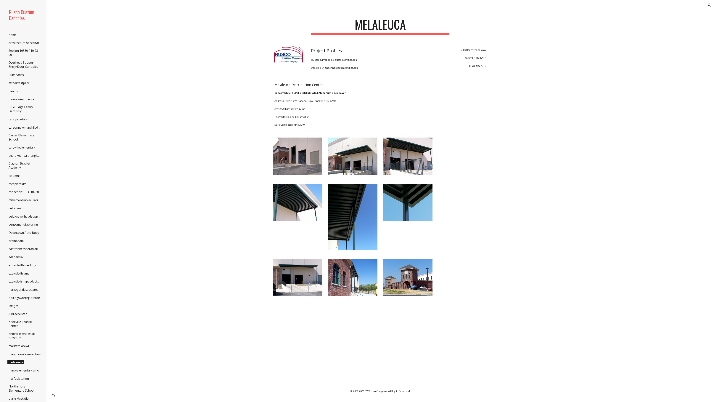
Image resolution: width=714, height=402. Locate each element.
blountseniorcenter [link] (22, 99)
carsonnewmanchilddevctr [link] (25, 127)
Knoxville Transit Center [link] (20, 324)
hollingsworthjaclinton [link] (24, 298)
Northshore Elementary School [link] (21, 388)
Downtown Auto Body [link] (24, 233)
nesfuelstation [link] (19, 379)
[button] (709, 5)
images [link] (14, 306)
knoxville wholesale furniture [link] (22, 336)
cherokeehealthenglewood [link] (25, 156)
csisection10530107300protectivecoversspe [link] (25, 192)
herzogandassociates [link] (23, 290)
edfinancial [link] (16, 257)
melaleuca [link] (16, 362)
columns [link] (14, 176)
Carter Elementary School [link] (21, 137)
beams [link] (13, 91)
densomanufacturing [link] (23, 224)
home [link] (13, 35)
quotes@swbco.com (346, 59)
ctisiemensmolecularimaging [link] (25, 200)
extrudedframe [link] (19, 273)
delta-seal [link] (15, 208)
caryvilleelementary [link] (22, 147)
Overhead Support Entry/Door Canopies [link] (23, 64)
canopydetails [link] (18, 119)
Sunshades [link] (16, 75)
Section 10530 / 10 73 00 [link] (23, 53)
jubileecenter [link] (18, 314)
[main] (380, 26)
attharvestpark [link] (19, 83)
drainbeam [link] (16, 241)
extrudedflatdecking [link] (22, 265)
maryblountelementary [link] (25, 354)
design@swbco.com (347, 67)
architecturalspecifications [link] (25, 43)
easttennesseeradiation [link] (25, 249)
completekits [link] (17, 184)
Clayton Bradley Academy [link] (19, 165)
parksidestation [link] (19, 398)
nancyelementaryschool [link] (25, 370)
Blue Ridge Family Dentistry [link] (21, 109)
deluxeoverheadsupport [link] (25, 216)
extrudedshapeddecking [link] (25, 281)
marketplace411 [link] (20, 346)
